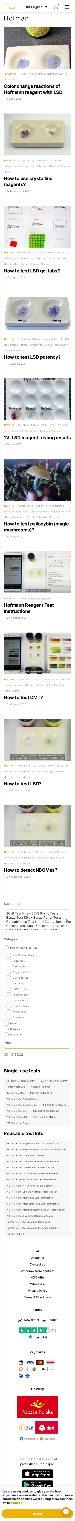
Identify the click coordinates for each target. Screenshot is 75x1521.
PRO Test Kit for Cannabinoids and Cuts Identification (33, 1161)
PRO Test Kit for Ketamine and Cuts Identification (31, 1179)
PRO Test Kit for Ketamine (46, 1111)
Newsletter (31, 1320)
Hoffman (31, 73)
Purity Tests (19, 960)
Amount (28, 339)
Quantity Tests (20, 966)
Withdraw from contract (37, 1271)
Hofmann (52, 73)
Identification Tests (23, 955)
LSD (60, 73)
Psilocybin (42, 517)
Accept (37, 1513)
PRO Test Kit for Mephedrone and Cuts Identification (32, 1203)
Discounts (15, 1034)
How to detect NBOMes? (31, 870)
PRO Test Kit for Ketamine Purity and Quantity (29, 1185)
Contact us (37, 1264)
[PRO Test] (9, 5)
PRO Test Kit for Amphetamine (21, 1099)
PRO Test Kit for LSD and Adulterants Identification (31, 1191)
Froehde (56, 160)
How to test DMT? (23, 697)
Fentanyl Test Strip (15, 1086)
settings (16, 1502)
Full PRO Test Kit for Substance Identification (28, 1222)
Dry (32, 160)
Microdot (27, 264)
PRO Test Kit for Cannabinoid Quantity (25, 1155)
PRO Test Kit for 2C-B (41, 1093)
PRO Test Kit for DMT (17, 1111)
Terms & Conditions (37, 1297)
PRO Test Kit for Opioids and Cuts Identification (30, 1216)
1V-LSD (22, 425)
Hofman (41, 73)
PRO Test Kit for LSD (16, 1117)
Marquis (65, 166)
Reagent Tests (20, 994)
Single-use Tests (21, 972)
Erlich (47, 160)
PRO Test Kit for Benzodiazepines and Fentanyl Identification (36, 1149)
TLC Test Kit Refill (15, 1234)
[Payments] (37, 1378)
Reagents (10, 73)
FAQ (37, 1251)
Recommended (12, 350)
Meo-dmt (59, 685)
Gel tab (64, 252)
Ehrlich (39, 160)
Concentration (51, 339)
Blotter (27, 252)
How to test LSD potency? (32, 357)
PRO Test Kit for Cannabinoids (21, 1105)
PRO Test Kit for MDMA (44, 1117)
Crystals (25, 160)
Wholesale (37, 1284)
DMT (34, 679)
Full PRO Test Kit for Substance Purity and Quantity (32, 1228)
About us (37, 1258)
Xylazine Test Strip (15, 1093)
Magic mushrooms (39, 511)
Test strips (18, 983)
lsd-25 (44, 258)
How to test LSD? (23, 783)
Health (14, 1023)
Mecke (7, 172)
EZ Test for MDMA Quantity (55, 1080)
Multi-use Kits (20, 977)
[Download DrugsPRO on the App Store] (37, 1473)
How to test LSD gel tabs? (32, 270)
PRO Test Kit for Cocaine (54, 1105)
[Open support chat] (66, 1512)
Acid (23, 73)
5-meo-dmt (24, 679)
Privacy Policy (37, 1290)
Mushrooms (18, 517)
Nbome (45, 264)
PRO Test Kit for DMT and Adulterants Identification (32, 1173)
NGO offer (37, 1277)
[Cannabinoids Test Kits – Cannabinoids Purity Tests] (35, 922)
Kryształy (30, 166)
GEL (57, 252)
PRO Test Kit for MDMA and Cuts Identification (29, 1197)
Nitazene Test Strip (40, 1086)
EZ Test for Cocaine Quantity (20, 1080)
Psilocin (31, 517)
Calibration (18, 1017)
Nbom (36, 264)
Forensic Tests (20, 1006)
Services (15, 1029)
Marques (55, 166)
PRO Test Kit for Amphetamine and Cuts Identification (33, 1143)
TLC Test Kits (19, 989)
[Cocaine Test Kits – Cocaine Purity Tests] (35, 926)
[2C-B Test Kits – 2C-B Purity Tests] (35, 913)
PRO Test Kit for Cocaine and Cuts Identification (30, 1167)
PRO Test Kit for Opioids (18, 1123)
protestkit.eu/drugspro (37, 1464)
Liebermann (42, 166)
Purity (64, 344)
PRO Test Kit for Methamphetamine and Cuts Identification (35, 1209)
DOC (35, 252)
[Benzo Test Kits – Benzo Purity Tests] (35, 918)
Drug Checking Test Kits (23, 947)
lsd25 (11, 79)
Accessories (19, 1011)
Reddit (52, 1320)
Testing (9, 252)
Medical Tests (20, 1000)
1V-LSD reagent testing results (37, 437)
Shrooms (54, 517)
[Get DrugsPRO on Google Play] (37, 1484)
